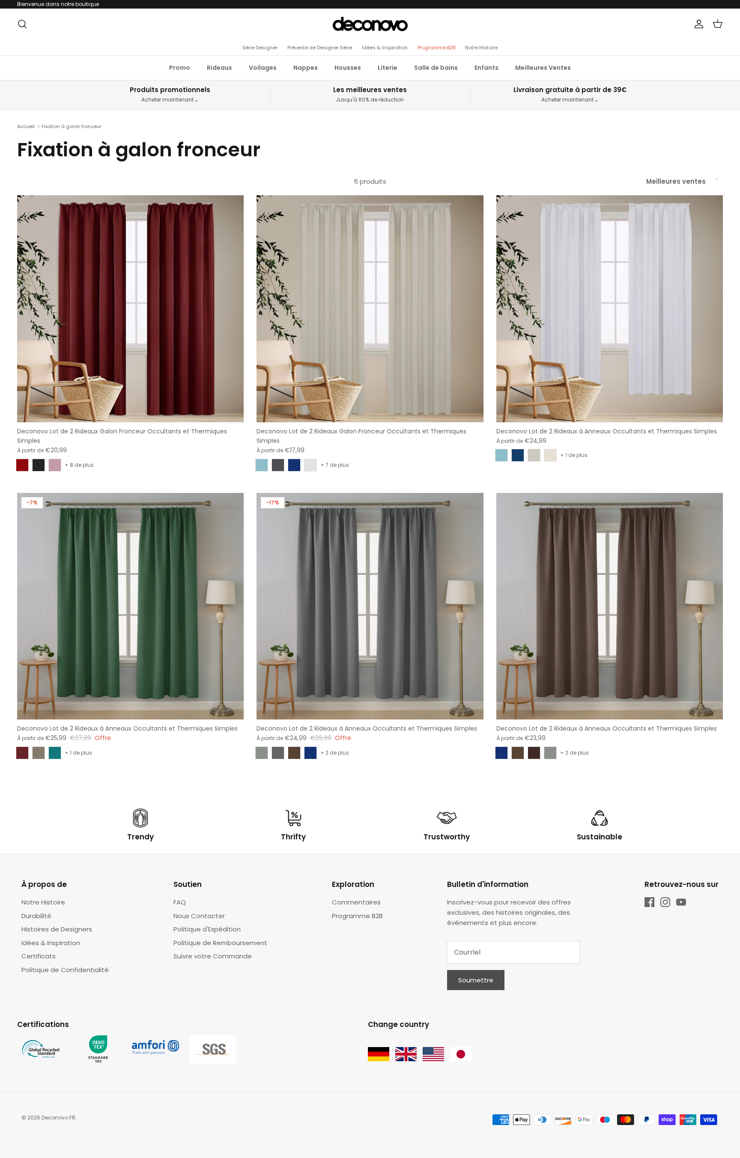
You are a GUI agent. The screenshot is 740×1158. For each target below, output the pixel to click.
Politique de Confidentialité (65, 969)
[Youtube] (681, 902)
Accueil (26, 126)
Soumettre (475, 980)
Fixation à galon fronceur (71, 126)
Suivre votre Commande (212, 956)
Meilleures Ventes (543, 67)
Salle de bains (436, 67)
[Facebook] (649, 902)
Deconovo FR (58, 1117)
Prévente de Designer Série (319, 47)
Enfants (486, 67)
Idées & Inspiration (385, 47)
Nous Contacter (199, 915)
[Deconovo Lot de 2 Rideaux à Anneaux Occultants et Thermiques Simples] (609, 308)
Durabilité (36, 915)
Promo (179, 67)
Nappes (305, 67)
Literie (387, 67)
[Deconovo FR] (370, 24)
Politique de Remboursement (220, 942)
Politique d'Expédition (207, 929)
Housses (347, 67)
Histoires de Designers (56, 929)
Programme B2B (436, 47)
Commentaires (356, 902)
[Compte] (697, 24)
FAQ (179, 902)
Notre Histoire (481, 47)
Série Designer (260, 47)
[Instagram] (665, 902)
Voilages (263, 67)
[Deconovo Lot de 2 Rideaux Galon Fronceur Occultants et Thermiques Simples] (130, 308)
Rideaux (219, 67)
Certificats (38, 956)
